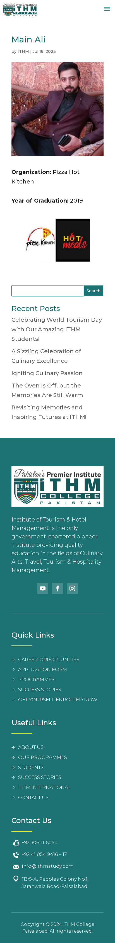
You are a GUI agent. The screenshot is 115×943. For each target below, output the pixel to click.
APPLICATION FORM (42, 669)
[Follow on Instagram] (72, 588)
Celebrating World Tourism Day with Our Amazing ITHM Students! (56, 329)
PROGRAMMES (36, 679)
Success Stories (39, 777)
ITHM (23, 51)
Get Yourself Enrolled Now (57, 699)
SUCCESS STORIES (39, 689)
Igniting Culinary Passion (47, 373)
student (29, 767)
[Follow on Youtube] (42, 588)
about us (31, 747)
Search (93, 290)
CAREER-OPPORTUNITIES (48, 659)
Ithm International (44, 787)
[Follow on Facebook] (57, 588)
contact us (33, 797)
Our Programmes (42, 757)
